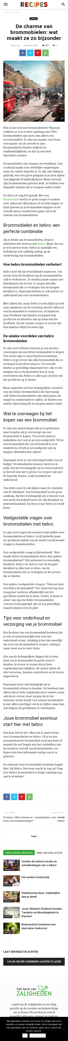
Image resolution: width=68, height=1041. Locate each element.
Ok (25, 1035)
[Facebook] (22, 53)
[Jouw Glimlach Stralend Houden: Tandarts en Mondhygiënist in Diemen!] (11, 912)
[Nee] (64, 1029)
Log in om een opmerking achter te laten (34, 961)
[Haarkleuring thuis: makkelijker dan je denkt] (11, 896)
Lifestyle (16, 12)
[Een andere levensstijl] (11, 880)
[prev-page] (5, 940)
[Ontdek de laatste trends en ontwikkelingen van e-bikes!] (11, 865)
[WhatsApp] (45, 53)
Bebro (41, 243)
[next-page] (11, 940)
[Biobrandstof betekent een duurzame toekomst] (11, 928)
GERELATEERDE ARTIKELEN (19, 852)
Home (6, 12)
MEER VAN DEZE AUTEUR (49, 852)
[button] (5, 4)
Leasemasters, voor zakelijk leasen (49, 819)
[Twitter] (30, 53)
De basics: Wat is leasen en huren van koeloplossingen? (18, 819)
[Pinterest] (37, 53)
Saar (18, 45)
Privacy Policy (38, 1035)
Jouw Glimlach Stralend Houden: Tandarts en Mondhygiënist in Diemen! (42, 912)
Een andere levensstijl (35, 877)
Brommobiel (11, 199)
